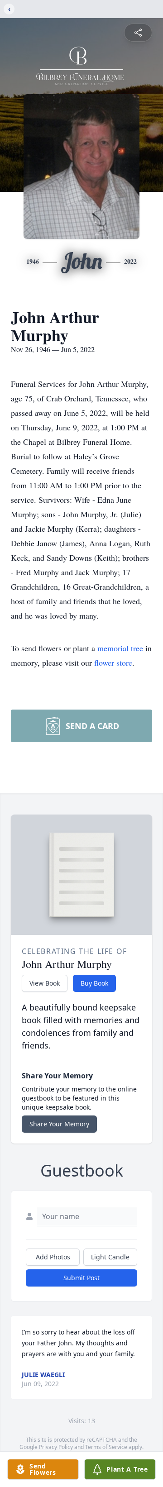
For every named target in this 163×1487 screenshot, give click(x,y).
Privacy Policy (56, 1447)
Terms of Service (106, 1447)
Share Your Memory (59, 1124)
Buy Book (94, 983)
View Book (44, 983)
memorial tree (120, 648)
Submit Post (81, 1277)
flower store (113, 662)
